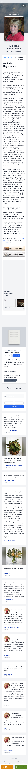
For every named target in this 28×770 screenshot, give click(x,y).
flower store (6, 242)
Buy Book (16, 355)
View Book (7, 355)
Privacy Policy (10, 763)
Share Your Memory (10, 380)
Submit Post (14, 406)
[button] (14, 446)
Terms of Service (18, 763)
